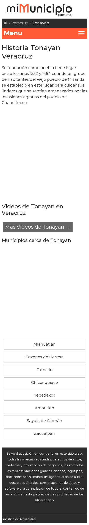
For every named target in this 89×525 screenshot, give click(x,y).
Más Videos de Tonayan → (37, 227)
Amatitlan (44, 408)
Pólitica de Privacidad (19, 519)
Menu (13, 33)
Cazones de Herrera (44, 357)
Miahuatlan (44, 344)
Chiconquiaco (44, 382)
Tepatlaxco (44, 395)
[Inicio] (5, 23)
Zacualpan (44, 433)
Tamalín (44, 369)
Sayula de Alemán (44, 420)
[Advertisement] (44, 154)
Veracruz (19, 23)
